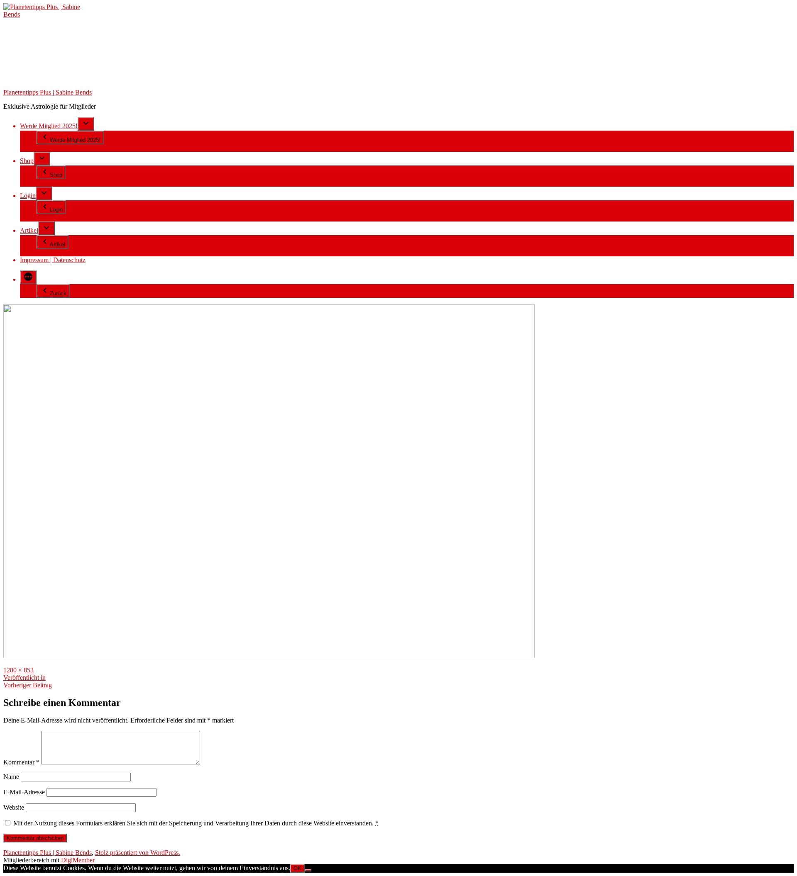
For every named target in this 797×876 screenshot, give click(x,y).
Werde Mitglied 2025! (49, 125)
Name (11, 776)
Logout (46, 217)
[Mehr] (28, 277)
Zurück (58, 293)
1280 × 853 (18, 670)
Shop (27, 160)
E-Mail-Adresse (24, 792)
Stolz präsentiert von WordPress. (137, 852)
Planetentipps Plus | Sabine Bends (47, 92)
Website (13, 807)
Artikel (29, 230)
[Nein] (308, 870)
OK (297, 868)
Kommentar (21, 762)
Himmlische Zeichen (64, 182)
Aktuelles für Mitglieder (68, 252)
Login (28, 195)
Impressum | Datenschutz (53, 259)
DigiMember (78, 860)
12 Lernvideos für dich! (67, 147)
